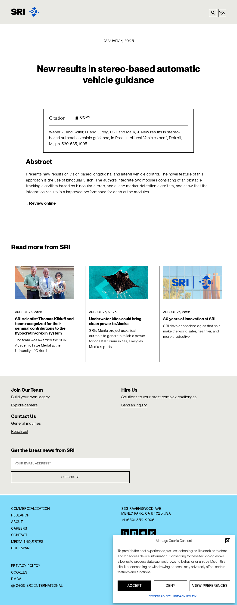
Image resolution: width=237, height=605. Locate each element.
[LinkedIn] (125, 533)
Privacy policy (184, 596)
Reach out (19, 431)
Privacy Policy (25, 566)
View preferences (210, 585)
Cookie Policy (160, 596)
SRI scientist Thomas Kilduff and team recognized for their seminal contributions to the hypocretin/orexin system (44, 325)
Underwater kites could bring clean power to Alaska (115, 321)
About (17, 522)
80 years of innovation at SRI (189, 318)
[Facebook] (134, 533)
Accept (134, 585)
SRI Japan (20, 548)
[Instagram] (152, 533)
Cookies (19, 572)
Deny (170, 585)
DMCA (16, 579)
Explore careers (24, 405)
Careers (19, 528)
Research (20, 515)
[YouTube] (143, 533)
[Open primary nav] (222, 13)
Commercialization (30, 508)
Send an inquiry (134, 405)
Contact (19, 535)
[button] (227, 540)
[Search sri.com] (213, 13)
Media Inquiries (27, 542)
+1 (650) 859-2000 (137, 520)
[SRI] (25, 12)
